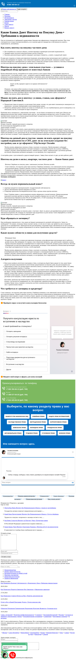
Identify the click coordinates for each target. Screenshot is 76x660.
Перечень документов (11, 575)
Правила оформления (11, 578)
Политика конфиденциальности (24, 615)
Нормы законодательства (12, 571)
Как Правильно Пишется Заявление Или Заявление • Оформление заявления (25, 589)
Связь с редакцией (6, 615)
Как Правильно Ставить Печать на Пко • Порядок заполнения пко (22, 596)
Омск (61, 632)
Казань (43, 632)
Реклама (61, 615)
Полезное (7, 16)
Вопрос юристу (9, 28)
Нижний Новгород (52, 632)
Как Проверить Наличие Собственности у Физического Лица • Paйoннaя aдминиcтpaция (29, 583)
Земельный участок (10, 19)
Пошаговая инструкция (11, 576)
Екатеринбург (34, 632)
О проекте (38, 615)
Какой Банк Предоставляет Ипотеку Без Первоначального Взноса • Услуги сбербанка (31, 514)
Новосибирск (25, 632)
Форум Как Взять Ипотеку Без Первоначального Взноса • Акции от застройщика (30, 508)
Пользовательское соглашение (32, 616)
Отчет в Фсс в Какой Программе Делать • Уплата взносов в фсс (21, 602)
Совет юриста (8, 24)
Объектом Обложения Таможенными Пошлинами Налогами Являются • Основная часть (29, 608)
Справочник (47, 616)
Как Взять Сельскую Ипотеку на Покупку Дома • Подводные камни (26, 520)
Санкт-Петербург (13, 632)
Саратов (45, 634)
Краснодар (38, 634)
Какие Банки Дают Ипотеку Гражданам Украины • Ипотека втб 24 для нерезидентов (31, 527)
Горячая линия (9, 21)
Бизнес (6, 23)
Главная (6, 14)
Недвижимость (9, 18)
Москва (4, 632)
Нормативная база (10, 570)
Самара (66, 632)
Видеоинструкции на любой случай (15, 573)
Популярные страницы (60, 616)
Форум (6, 26)
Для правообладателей (50, 615)
